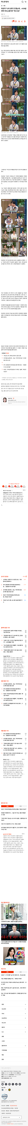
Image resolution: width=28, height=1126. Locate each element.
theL (3, 1013)
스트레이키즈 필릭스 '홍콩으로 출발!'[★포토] (11, 921)
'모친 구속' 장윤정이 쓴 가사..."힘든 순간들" (11, 824)
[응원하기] (13, 398)
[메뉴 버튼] (25, 1)
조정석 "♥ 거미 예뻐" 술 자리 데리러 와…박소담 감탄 (13, 975)
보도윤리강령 (8, 1113)
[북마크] (25, 21)
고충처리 (3, 1113)
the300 (4, 1009)
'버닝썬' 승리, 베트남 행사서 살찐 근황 (12, 355)
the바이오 (4, 1018)
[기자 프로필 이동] (4, 400)
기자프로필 (4, 1050)
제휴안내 (7, 1110)
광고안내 (3, 1110)
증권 (3, 1004)
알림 (3, 1059)
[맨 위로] (25, 1120)
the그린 (4, 1022)
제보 (3, 1055)
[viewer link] (25, 38)
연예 (4, 5)
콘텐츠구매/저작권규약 (14, 1110)
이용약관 (16, 1108)
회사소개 (3, 1105)
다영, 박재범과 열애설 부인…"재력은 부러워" (11, 978)
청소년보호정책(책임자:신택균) (7, 1108)
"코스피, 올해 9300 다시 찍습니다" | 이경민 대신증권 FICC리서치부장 (13, 942)
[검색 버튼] (22, 1)
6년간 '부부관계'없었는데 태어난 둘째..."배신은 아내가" (13, 809)
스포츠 (3, 1041)
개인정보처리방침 (13, 1105)
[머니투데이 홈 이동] (6, 1068)
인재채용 (7, 1105)
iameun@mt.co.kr (12, 400)
